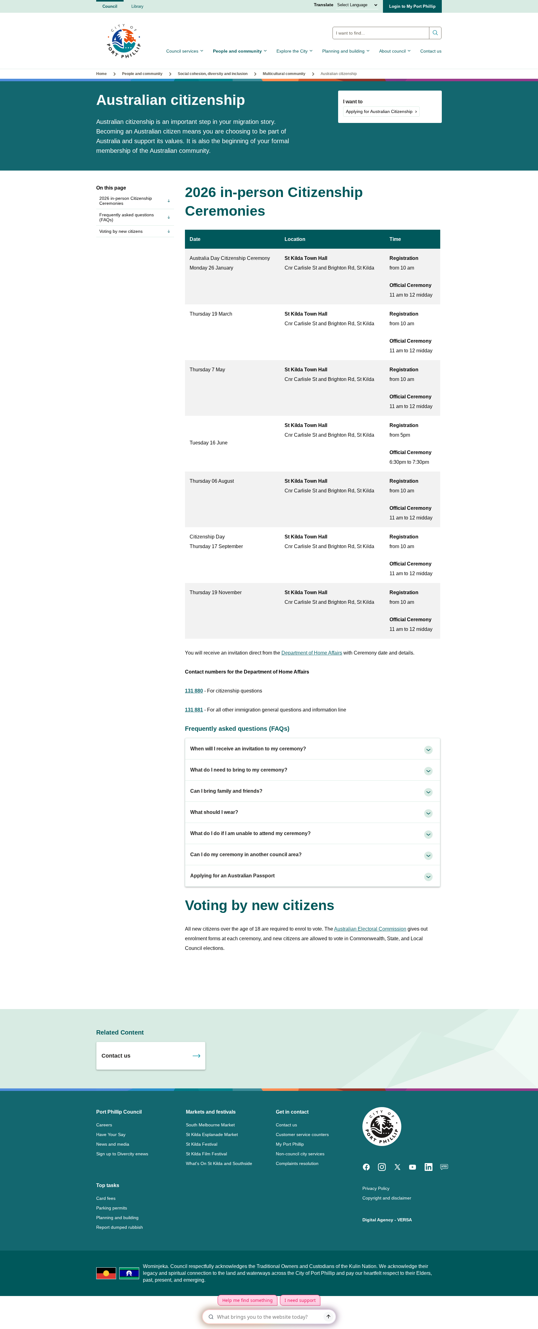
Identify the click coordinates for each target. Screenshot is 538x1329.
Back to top (506, 1315)
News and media (112, 1144)
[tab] (312, 748)
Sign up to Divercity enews (122, 1153)
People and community (237, 51)
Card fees (106, 1198)
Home (101, 74)
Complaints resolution (297, 1163)
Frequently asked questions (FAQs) (126, 217)
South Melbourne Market (210, 1124)
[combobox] (387, 33)
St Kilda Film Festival (206, 1153)
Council (109, 6)
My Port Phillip (290, 1144)
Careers (104, 1124)
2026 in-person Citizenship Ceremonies (125, 201)
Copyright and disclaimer (386, 1197)
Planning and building (343, 51)
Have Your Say (110, 1134)
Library (137, 6)
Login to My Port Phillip (412, 6)
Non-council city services (300, 1153)
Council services (182, 51)
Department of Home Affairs (311, 652)
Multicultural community (284, 74)
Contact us (430, 51)
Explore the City (292, 51)
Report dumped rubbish (119, 1227)
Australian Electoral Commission (370, 929)
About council (392, 51)
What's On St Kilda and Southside (219, 1163)
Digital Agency (377, 1219)
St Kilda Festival (201, 1144)
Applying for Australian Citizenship (379, 111)
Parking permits (111, 1207)
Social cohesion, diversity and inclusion (213, 74)
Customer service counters (302, 1134)
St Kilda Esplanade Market (212, 1134)
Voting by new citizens (121, 231)
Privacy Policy (375, 1188)
